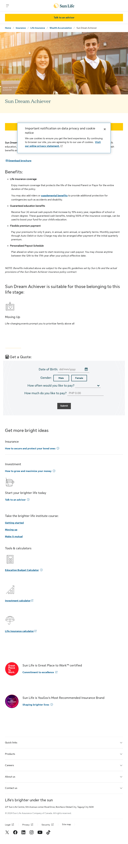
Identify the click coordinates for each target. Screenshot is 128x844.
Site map (66, 824)
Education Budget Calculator (22, 570)
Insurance (21, 28)
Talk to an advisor (15, 499)
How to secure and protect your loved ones (30, 448)
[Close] (104, 129)
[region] (64, 138)
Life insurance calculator (19, 631)
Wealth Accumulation (61, 28)
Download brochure (18, 160)
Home (8, 28)
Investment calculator (18, 600)
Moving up (11, 529)
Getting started (14, 522)
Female (79, 378)
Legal (7, 824)
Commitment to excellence (38, 672)
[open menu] (7, 5)
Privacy (26, 824)
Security (46, 824)
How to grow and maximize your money (28, 471)
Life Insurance (37, 28)
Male (61, 378)
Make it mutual (14, 536)
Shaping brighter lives (35, 704)
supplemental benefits (54, 195)
